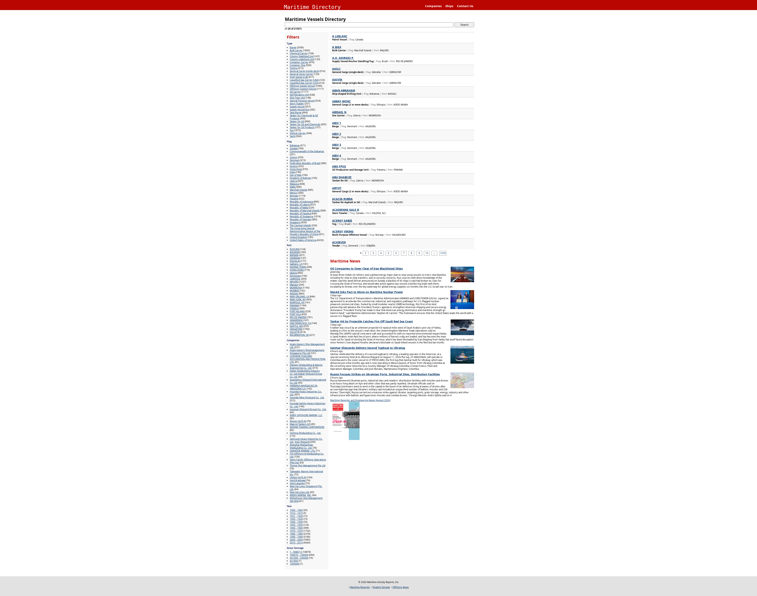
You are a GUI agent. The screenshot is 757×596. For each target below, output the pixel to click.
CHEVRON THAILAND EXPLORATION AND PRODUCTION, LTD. (308, 359)
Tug (292, 130)
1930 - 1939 (296, 519)
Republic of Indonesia (301, 201)
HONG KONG (297, 269)
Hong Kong (296, 169)
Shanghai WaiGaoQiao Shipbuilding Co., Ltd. (301, 446)
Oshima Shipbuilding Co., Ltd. (305, 433)
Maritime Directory (312, 7)
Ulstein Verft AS (298, 477)
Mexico (293, 192)
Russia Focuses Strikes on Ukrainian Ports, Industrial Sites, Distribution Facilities (385, 374)
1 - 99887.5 (296, 551)
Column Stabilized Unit (302, 56)
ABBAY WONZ (341, 101)
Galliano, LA (296, 264)
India (292, 172)
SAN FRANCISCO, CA (300, 323)
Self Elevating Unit (299, 94)
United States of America (303, 240)
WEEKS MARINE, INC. (301, 495)
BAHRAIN (295, 252)
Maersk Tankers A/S (300, 424)
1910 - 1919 (296, 513)
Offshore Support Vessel (303, 88)
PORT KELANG (297, 311)
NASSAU (294, 293)
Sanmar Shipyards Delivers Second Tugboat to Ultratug (367, 348)
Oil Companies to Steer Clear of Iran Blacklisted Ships (366, 268)
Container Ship (297, 65)
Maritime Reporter (360, 587)
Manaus (294, 284)
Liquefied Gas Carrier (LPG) (304, 82)
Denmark (295, 160)
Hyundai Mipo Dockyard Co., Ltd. (307, 397)
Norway (294, 195)
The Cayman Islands (300, 225)
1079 (443, 253)
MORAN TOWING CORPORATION (307, 427)
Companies (433, 6)
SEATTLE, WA (296, 326)
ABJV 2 (336, 134)
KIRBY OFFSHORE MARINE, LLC (306, 415)
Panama (294, 198)
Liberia (293, 180)
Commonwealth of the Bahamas (307, 151)
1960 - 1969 (296, 527)
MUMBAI (294, 290)
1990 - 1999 (296, 536)
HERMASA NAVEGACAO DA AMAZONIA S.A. (303, 387)
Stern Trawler (297, 103)
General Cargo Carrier (301, 74)
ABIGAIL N (339, 112)
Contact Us (465, 6)
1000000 (294, 563)
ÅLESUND (295, 249)
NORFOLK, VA (297, 302)
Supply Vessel (297, 106)
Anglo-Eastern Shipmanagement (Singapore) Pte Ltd (307, 352)
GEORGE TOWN (298, 266)
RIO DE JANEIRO (298, 317)
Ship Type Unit (297, 97)
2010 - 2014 (296, 542)
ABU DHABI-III (341, 177)
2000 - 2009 (296, 539)
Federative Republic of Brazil (305, 163)
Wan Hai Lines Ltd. (300, 492)
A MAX (336, 47)
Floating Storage (381, 587)
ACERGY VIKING (342, 231)
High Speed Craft (299, 77)
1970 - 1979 (296, 530)
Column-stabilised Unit (302, 59)
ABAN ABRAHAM (343, 90)
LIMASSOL (295, 278)
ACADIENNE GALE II (345, 210)
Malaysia (294, 183)
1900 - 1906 (296, 510)
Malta (293, 186)
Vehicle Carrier (298, 133)
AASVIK (337, 79)
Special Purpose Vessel (302, 100)
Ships (449, 6)
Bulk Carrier (296, 50)
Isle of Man (296, 175)
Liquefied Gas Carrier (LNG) (304, 79)
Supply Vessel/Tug (299, 109)
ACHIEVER (339, 242)
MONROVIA (296, 287)
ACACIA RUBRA (342, 199)
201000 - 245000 (299, 557)
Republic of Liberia (300, 204)
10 (426, 253)
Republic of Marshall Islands (305, 210)
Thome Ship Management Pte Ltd (307, 465)
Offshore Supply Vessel (302, 85)
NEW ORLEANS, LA (299, 296)
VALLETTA (295, 332)
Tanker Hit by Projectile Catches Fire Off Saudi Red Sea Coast (371, 321)
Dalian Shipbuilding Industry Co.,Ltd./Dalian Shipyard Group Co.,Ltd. (306, 373)
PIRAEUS (294, 308)
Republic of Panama (300, 213)
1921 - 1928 (296, 516)
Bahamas (295, 145)
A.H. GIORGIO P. (343, 58)
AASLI (336, 69)
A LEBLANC (339, 36)
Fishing (293, 68)
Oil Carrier (295, 91)
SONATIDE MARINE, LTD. (302, 450)
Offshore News (400, 587)
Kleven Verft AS (298, 421)
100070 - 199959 (299, 554)
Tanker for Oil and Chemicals (305, 124)
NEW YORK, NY (298, 299)
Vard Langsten (297, 483)
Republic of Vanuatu (300, 219)
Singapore (295, 222)
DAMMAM (295, 258)
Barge (293, 47)
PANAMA (294, 305)
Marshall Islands (298, 189)
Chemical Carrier (299, 53)
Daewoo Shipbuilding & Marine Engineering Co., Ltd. (306, 366)
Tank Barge (296, 112)
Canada (293, 148)
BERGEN (294, 255)
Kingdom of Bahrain (300, 178)
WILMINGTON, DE (299, 334)
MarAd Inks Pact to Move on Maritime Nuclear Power (366, 292)
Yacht (293, 136)
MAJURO (294, 281)
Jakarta (293, 272)
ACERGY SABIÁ (342, 220)
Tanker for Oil (297, 121)
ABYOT (336, 188)
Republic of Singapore (301, 216)
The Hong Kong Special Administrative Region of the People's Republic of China (305, 231)
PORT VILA (295, 314)
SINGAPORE (296, 329)
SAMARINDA (296, 320)
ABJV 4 (336, 155)
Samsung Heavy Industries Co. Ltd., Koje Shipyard (306, 440)
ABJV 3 (336, 145)
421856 (294, 560)
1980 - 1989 (296, 533)
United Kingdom (298, 237)
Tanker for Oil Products (302, 127)
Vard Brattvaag (298, 480)
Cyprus (293, 157)
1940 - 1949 (296, 521)
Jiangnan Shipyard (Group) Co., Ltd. (308, 409)
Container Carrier (299, 62)
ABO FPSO (339, 166)
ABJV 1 (336, 123)
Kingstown (295, 275)
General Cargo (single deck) (304, 71)
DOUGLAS (295, 261)
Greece (294, 166)
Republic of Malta (299, 207)
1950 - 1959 (296, 524)
